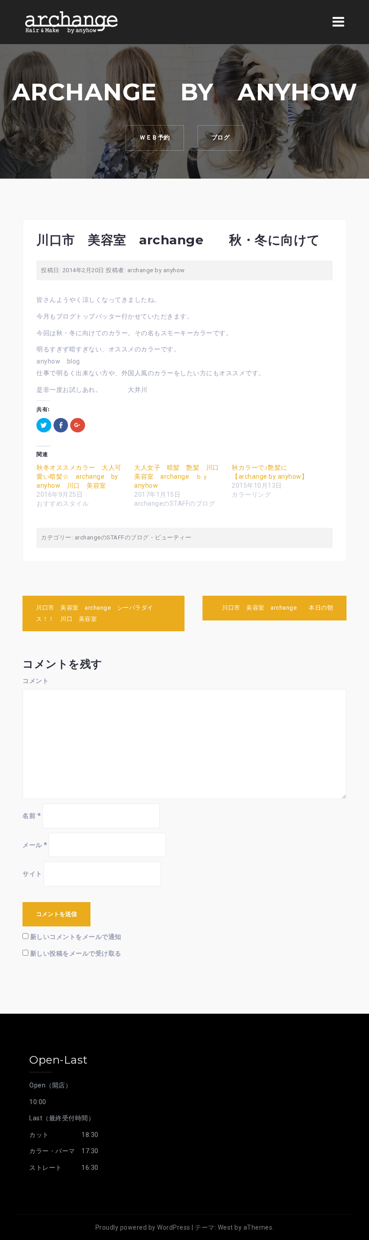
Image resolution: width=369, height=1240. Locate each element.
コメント (35, 680)
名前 (31, 815)
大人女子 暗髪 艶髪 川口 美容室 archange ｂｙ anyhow (179, 476)
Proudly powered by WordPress (142, 1227)
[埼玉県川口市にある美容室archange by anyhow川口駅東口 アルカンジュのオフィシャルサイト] (71, 21)
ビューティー (173, 537)
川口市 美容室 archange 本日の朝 (280, 607)
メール (34, 845)
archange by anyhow (156, 270)
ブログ (221, 137)
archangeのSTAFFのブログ (112, 537)
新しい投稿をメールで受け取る (76, 953)
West (225, 1227)
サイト (32, 873)
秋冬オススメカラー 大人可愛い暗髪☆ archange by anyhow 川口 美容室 (80, 476)
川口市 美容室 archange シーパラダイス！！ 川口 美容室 (94, 613)
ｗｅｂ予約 (155, 137)
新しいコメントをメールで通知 (76, 936)
